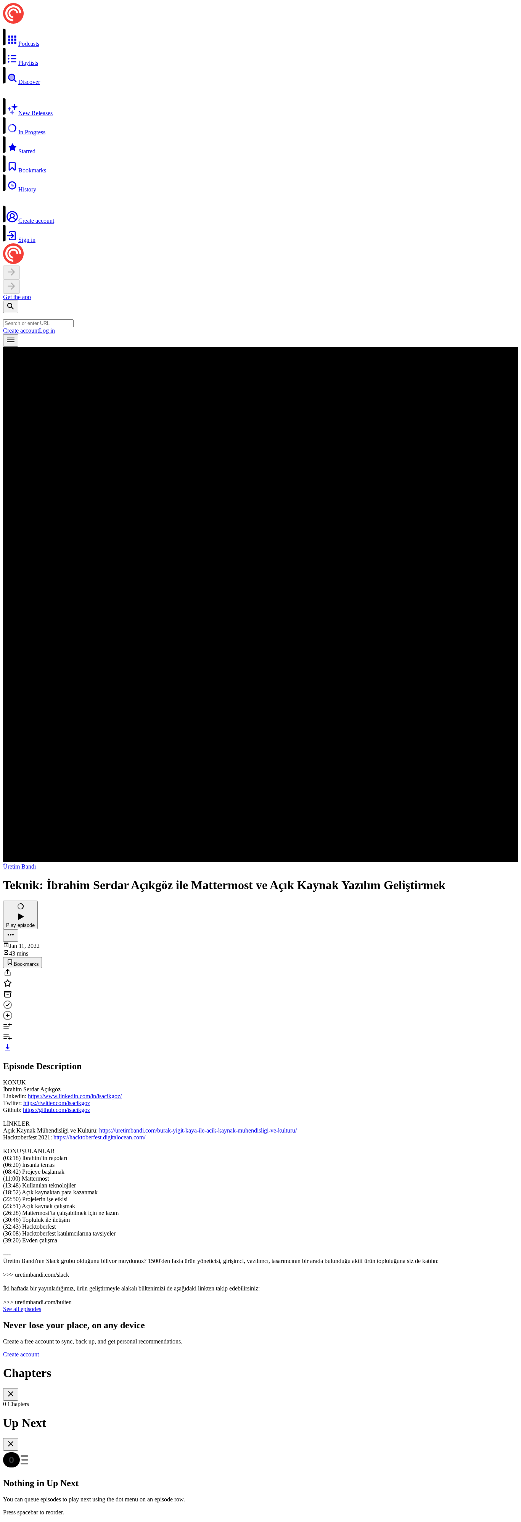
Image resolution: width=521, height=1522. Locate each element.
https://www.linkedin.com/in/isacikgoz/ (75, 1096)
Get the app (17, 297)
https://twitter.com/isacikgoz (56, 1103)
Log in (47, 330)
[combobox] (38, 323)
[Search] (10, 307)
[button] (260, 37)
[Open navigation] (10, 340)
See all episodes (22, 1309)
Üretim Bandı (19, 866)
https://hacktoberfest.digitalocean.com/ (99, 1137)
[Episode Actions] (10, 935)
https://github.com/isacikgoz (56, 1110)
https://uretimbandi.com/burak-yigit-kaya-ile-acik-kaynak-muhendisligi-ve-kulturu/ (198, 1130)
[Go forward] (11, 287)
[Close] (10, 1394)
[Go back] (11, 272)
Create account (21, 330)
